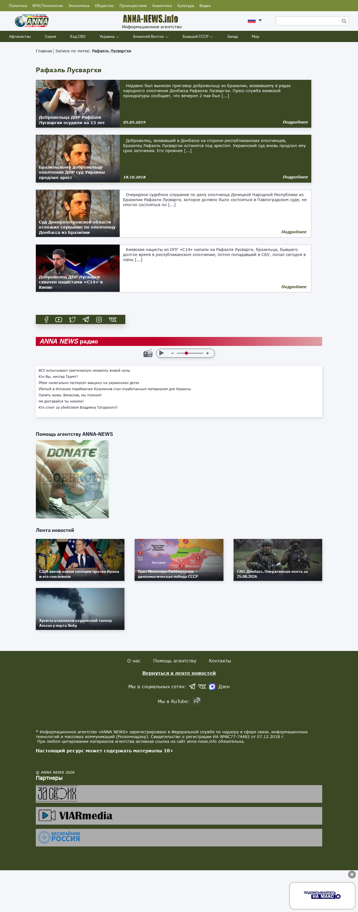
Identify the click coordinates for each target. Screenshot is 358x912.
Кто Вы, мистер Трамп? (58, 376)
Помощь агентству (174, 660)
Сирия (50, 36)
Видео (205, 5)
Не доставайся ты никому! (61, 401)
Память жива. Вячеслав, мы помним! (70, 395)
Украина (107, 36)
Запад (232, 36)
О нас (134, 660)
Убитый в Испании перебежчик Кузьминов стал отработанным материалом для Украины (115, 389)
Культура (185, 5)
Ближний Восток (148, 36)
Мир (255, 36)
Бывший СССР (195, 36)
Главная (44, 50)
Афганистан (20, 36)
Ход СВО (78, 36)
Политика (18, 5)
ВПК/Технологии (47, 5)
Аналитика (162, 5)
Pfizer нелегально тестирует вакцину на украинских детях (89, 383)
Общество (104, 5)
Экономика (79, 5)
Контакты (220, 660)
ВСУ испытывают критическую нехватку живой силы (84, 370)
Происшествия (133, 5)
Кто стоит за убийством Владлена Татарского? (78, 407)
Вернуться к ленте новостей (179, 673)
